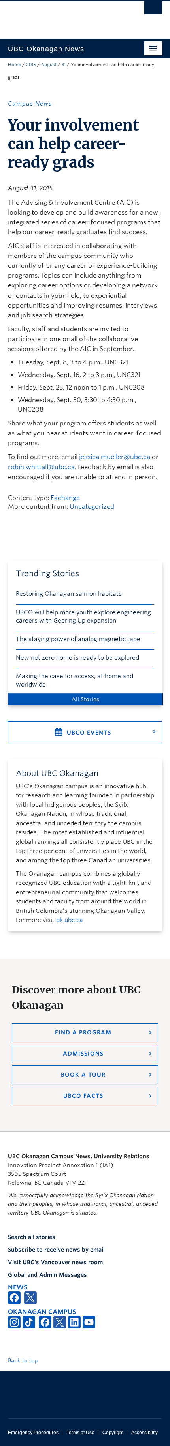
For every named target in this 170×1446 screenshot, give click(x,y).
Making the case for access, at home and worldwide (74, 680)
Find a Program (83, 1032)
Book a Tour (83, 1074)
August (49, 64)
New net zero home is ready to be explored (77, 657)
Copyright (112, 1432)
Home (14, 64)
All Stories (85, 699)
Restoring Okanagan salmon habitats (69, 593)
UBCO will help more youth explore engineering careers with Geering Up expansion (83, 616)
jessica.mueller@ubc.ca (114, 457)
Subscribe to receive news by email (56, 1249)
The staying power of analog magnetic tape (78, 639)
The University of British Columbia (62, 16)
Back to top (24, 1360)
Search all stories (31, 1237)
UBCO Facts (83, 1096)
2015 (31, 64)
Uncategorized (92, 506)
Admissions (83, 1053)
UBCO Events (89, 733)
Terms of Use (80, 1432)
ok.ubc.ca (69, 920)
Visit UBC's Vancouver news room (55, 1262)
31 (64, 64)
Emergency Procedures (33, 1432)
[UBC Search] (153, 10)
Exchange (65, 498)
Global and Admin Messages (47, 1275)
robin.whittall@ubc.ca (41, 467)
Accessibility (144, 1432)
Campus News (30, 103)
